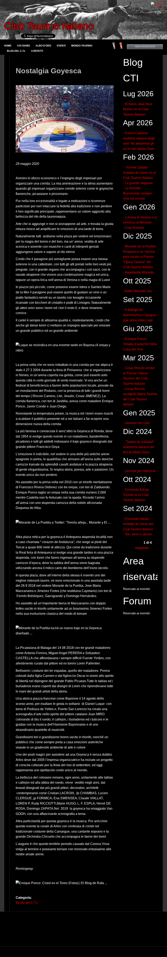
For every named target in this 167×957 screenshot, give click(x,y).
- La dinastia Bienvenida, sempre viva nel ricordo (137, 193)
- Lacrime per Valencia (139, 471)
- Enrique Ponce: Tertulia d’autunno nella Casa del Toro (140, 344)
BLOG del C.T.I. (16, 51)
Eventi (61, 45)
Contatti (37, 51)
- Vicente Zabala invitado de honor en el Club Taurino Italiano (139, 172)
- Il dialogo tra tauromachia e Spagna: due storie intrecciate (140, 315)
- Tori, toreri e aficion (137, 534)
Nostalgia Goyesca (48, 71)
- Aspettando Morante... (139, 272)
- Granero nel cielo (136, 423)
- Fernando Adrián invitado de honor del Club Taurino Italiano (138, 524)
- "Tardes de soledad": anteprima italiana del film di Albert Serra (139, 447)
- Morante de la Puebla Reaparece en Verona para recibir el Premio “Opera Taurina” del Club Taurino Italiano (139, 257)
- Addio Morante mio (137, 291)
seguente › (142, 548)
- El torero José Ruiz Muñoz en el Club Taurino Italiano (137, 109)
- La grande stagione (138, 183)
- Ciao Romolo (133, 227)
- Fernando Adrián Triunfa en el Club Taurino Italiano (136, 495)
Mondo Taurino (81, 45)
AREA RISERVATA (145, 46)
